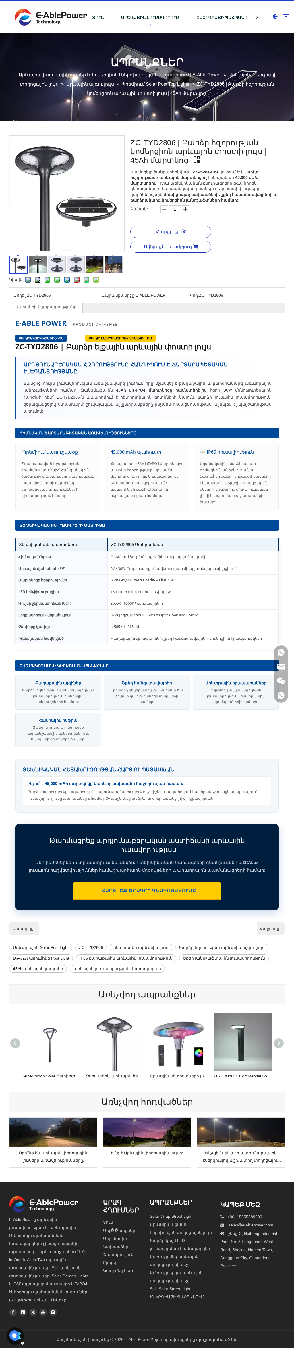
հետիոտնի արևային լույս (141, 947)
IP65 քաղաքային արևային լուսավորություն (126, 958)
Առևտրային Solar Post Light (41, 947)
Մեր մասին (115, 1238)
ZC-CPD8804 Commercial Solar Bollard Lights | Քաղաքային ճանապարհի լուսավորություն (243, 1076)
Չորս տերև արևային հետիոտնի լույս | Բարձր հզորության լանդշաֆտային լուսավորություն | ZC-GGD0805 (115, 1076)
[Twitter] (33, 1312)
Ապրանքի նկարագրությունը (46, 307)
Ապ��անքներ (119, 1230)
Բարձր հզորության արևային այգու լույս (222, 947)
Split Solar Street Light (170, 1288)
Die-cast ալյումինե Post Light (41, 958)
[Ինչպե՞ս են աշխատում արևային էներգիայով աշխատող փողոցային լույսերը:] (241, 1132)
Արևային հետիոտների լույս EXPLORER (179, 1076)
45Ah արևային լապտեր (38, 968)
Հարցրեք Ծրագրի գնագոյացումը (147, 890)
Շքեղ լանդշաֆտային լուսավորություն (224, 958)
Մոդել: (20, 295)
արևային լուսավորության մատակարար (117, 968)
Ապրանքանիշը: (119, 295)
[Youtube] (43, 1312)
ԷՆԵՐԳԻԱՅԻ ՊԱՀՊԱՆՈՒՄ (224, 17)
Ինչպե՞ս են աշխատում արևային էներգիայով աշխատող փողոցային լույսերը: (240, 1157)
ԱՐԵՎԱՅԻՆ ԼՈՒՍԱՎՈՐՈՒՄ (150, 17)
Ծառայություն (118, 1254)
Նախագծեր (115, 1246)
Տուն (108, 1222)
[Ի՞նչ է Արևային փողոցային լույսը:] (147, 1132)
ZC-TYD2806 (91, 947)
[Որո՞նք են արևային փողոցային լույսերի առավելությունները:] (53, 1132)
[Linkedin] (23, 1312)
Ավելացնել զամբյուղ (168, 246)
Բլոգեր (110, 1262)
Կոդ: (194, 295)
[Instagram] (53, 1312)
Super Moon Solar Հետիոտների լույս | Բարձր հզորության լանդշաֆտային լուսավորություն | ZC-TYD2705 (51, 1076)
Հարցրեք (167, 231)
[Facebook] (13, 1312)
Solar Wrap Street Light (171, 1216)
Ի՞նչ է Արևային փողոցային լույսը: (147, 1153)
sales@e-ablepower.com (251, 1225)
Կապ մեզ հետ (118, 1270)
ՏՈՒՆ (98, 17)
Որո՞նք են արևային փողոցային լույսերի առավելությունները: (53, 1157)
